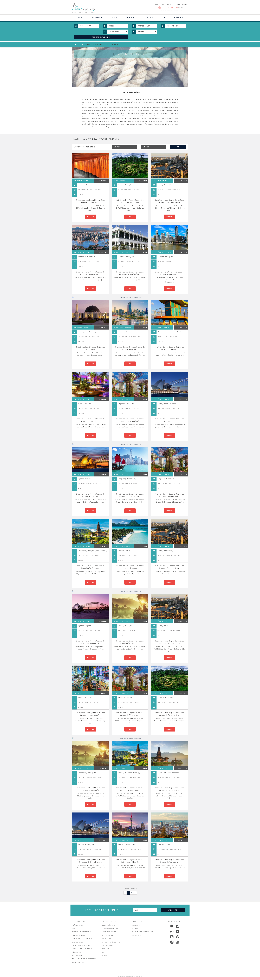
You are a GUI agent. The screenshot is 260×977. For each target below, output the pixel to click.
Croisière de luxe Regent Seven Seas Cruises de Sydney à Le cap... (169, 642)
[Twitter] (177, 931)
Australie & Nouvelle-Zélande (81, 932)
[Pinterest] (177, 937)
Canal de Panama (77, 942)
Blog (164, 18)
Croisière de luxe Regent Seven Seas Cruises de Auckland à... (130, 861)
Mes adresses (136, 935)
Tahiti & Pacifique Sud (79, 955)
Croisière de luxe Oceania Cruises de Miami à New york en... (90, 420)
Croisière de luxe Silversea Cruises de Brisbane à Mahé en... (130, 348)
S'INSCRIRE (172, 910)
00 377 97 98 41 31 (170, 7)
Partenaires (106, 948)
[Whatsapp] (172, 931)
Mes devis (135, 928)
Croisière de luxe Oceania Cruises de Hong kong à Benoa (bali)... (130, 495)
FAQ (103, 952)
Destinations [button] (97, 18)
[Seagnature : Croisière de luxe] (100, 7)
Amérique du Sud (77, 925)
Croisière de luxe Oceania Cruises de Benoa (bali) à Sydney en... (130, 642)
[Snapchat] (172, 936)
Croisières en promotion (110, 928)
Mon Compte (178, 18)
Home (80, 18)
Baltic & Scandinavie (78, 935)
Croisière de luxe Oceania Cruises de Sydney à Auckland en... (90, 495)
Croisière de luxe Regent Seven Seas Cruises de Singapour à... (130, 714)
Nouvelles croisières (109, 932)
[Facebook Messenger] (172, 926)
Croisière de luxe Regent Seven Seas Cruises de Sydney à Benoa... (169, 201)
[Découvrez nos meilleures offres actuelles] (130, 297)
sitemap (104, 955)
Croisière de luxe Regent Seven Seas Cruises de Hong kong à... (90, 714)
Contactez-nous (107, 938)
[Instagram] (172, 941)
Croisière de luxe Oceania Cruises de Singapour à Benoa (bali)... (130, 420)
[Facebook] (177, 926)
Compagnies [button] (131, 18)
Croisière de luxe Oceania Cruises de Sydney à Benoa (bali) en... (169, 567)
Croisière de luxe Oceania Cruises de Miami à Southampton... (169, 348)
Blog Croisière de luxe (109, 925)
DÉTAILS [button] (90, 216)
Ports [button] (115, 18)
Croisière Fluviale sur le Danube (82, 948)
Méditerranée (76, 952)
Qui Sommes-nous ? (108, 945)
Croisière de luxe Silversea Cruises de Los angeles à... (90, 348)
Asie (73, 928)
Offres (150, 18)
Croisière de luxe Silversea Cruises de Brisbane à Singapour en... (169, 273)
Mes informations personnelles (142, 932)
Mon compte (136, 925)
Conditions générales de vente (112, 942)
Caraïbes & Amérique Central (81, 945)
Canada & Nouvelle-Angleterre (82, 938)
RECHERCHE (100, 37)
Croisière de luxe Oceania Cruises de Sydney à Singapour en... (90, 642)
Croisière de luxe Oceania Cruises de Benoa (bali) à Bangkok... (90, 567)
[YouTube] (177, 942)
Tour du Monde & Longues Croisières (84, 959)
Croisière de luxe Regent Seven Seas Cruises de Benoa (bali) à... (130, 201)
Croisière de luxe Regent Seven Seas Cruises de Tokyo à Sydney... (90, 201)
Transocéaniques (78, 962)
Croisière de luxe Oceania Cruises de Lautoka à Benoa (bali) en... (130, 273)
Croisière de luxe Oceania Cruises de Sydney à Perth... (169, 420)
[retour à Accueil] (76, 44)
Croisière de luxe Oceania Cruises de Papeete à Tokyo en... (130, 567)
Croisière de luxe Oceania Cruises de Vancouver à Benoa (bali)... (90, 273)
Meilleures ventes (108, 935)
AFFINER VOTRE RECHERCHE (84, 147)
